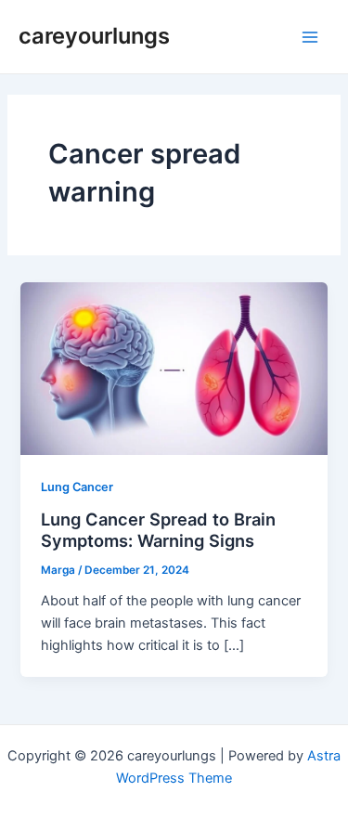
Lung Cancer (77, 487)
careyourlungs (94, 35)
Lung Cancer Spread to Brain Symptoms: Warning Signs (158, 530)
